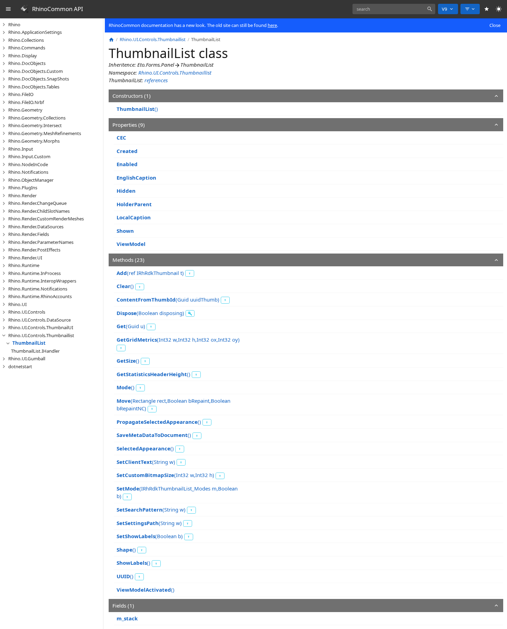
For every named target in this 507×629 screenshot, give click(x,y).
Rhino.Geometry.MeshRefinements (44, 133)
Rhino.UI (17, 304)
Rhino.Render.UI (25, 258)
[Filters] (470, 9)
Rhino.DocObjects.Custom (35, 71)
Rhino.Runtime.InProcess (34, 273)
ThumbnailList (29, 343)
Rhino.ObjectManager (30, 180)
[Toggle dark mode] (499, 9)
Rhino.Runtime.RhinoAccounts (40, 296)
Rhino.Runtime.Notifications (37, 289)
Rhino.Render (22, 195)
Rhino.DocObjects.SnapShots (38, 79)
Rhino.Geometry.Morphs (34, 141)
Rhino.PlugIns (22, 187)
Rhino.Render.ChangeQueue (37, 203)
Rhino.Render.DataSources (35, 226)
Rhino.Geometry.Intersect (35, 125)
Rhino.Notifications (28, 172)
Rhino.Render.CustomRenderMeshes (46, 219)
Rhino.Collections (26, 40)
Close (494, 25)
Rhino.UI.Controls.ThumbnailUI (40, 327)
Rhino (14, 24)
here (272, 25)
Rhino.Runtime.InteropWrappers (42, 281)
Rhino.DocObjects (27, 63)
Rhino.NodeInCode (28, 164)
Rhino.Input (20, 149)
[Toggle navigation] (8, 9)
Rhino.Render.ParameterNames (40, 242)
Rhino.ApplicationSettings (35, 32)
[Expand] (4, 24)
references (156, 80)
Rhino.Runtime (23, 265)
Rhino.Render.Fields (28, 234)
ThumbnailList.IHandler (35, 351)
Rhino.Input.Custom (29, 156)
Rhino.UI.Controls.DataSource (39, 320)
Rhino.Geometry (25, 110)
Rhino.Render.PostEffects (34, 250)
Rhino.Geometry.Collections (37, 118)
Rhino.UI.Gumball (26, 358)
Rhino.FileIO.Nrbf (26, 102)
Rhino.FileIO (20, 94)
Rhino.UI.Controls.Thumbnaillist (41, 335)
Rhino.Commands (26, 48)
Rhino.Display (22, 56)
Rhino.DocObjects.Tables (33, 87)
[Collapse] (4, 335)
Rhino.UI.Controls (26, 312)
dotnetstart (20, 366)
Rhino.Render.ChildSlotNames (39, 211)
